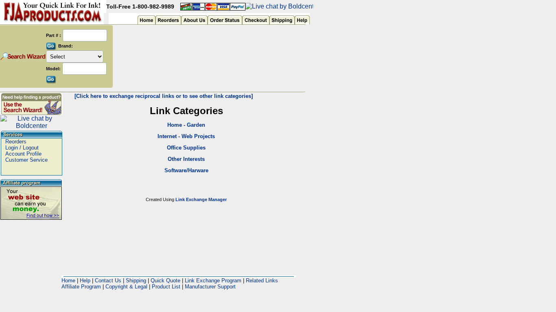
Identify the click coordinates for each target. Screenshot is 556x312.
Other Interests (186, 159)
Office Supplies (186, 148)
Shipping (136, 280)
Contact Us (108, 280)
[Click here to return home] (53, 10)
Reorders (15, 142)
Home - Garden (186, 125)
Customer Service (26, 160)
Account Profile (23, 154)
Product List (166, 287)
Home (68, 280)
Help (85, 280)
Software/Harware (186, 170)
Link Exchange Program (213, 280)
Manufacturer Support (210, 287)
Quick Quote (165, 280)
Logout (31, 148)
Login (11, 148)
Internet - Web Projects (186, 136)
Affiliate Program (81, 287)
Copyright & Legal (126, 287)
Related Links (262, 280)
